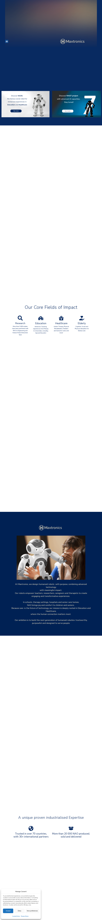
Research (20, 323)
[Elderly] (81, 318)
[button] (6, 41)
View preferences (32, 911)
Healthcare (61, 323)
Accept (8, 911)
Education (40, 323)
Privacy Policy (24, 916)
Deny (19, 911)
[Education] (40, 318)
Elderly (82, 323)
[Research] (20, 318)
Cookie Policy (16, 916)
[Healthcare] (61, 318)
